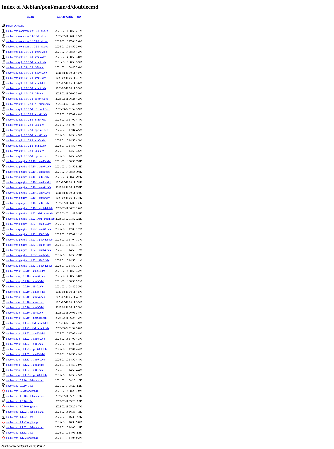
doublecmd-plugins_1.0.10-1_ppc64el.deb (29, 208)
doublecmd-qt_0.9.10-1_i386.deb (24, 286)
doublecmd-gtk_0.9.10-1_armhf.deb (26, 62)
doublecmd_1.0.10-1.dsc (19, 401)
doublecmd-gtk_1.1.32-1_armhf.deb (26, 145)
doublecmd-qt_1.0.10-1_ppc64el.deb (26, 317)
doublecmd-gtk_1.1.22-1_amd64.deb (26, 114)
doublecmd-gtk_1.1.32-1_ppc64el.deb (27, 156)
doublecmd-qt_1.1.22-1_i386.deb (24, 343)
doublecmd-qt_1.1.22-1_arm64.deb (25, 338)
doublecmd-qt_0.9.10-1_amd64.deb (25, 270)
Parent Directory (15, 25)
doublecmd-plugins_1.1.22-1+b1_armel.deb (30, 213)
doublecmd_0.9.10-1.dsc (19, 385)
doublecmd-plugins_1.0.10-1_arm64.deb (28, 187)
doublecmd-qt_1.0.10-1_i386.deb (24, 312)
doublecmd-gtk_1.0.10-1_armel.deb (25, 83)
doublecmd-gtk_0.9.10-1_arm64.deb (26, 56)
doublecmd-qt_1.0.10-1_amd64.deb (25, 291)
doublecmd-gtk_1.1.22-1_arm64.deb (26, 119)
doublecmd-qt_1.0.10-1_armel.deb (25, 302)
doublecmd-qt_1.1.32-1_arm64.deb (25, 359)
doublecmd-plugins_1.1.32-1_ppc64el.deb (29, 265)
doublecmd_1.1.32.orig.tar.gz (22, 437)
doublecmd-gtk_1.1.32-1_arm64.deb (26, 140)
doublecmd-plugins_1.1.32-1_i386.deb (27, 260)
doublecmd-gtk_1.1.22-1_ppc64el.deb (27, 130)
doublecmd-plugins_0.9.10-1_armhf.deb (28, 171)
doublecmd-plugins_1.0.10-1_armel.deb (28, 192)
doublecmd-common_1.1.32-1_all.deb (27, 46)
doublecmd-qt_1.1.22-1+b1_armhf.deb (27, 328)
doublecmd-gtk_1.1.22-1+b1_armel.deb (28, 103)
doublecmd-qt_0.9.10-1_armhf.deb (25, 281)
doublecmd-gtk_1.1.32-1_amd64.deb (26, 135)
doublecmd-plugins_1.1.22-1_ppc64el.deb (29, 239)
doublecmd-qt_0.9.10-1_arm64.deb (25, 276)
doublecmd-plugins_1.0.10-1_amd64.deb (28, 182)
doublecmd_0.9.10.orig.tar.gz (22, 390)
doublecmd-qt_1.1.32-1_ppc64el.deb (26, 375)
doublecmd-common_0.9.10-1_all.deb (27, 30)
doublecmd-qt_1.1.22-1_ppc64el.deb (26, 349)
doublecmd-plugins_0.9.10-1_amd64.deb (28, 161)
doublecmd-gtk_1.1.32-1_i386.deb (25, 150)
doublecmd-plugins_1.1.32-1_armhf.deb (28, 255)
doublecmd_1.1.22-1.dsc (19, 416)
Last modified (65, 16)
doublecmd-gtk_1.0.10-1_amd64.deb (26, 72)
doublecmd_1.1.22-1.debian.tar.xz (24, 411)
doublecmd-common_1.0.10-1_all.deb (27, 36)
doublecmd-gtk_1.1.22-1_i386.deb (25, 124)
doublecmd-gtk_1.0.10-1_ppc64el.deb (27, 98)
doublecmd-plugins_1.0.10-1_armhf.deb (28, 197)
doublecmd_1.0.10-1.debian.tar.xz (24, 396)
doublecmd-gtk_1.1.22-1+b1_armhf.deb (28, 109)
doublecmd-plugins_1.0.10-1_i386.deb (27, 203)
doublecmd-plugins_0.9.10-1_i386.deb (27, 176)
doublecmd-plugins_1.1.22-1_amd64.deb (28, 223)
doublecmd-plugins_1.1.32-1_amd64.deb (28, 244)
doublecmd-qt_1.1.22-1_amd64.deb (25, 333)
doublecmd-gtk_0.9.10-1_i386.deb (25, 67)
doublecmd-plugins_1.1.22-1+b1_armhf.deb (30, 218)
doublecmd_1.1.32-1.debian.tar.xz (24, 427)
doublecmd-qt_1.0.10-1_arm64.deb (25, 296)
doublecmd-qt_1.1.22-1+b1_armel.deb (27, 323)
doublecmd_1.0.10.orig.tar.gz (22, 406)
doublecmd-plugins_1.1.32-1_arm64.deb (28, 249)
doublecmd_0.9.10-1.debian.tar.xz (24, 380)
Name (30, 16)
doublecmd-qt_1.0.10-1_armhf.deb (25, 307)
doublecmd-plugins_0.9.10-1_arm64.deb (28, 166)
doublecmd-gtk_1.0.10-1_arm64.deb (26, 77)
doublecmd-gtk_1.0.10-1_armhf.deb (26, 88)
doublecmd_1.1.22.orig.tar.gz (22, 422)
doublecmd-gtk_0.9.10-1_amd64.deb (26, 51)
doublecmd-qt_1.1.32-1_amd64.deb (25, 354)
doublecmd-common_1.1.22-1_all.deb (27, 41)
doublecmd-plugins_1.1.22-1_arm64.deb (28, 229)
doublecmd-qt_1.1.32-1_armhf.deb (25, 364)
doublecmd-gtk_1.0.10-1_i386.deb (25, 93)
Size (79, 16)
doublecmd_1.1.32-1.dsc (19, 432)
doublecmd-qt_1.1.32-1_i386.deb (24, 369)
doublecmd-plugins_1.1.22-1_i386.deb (27, 234)
